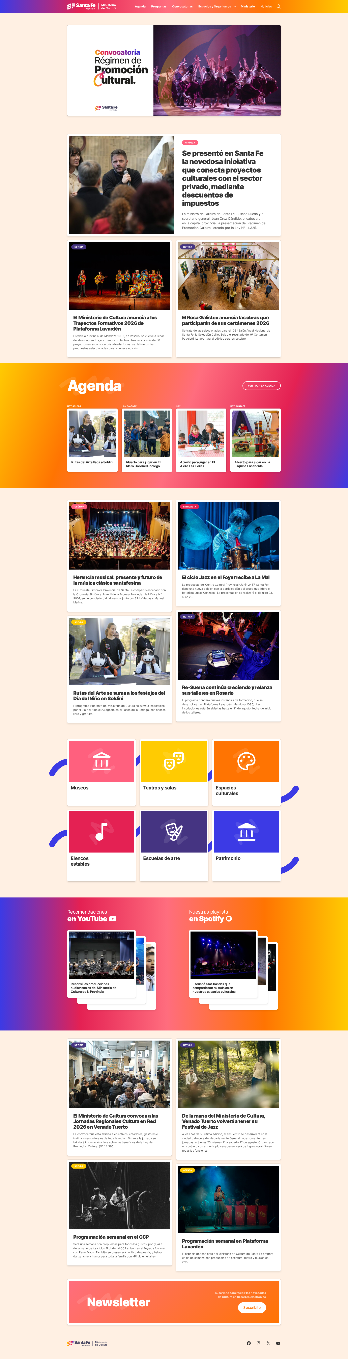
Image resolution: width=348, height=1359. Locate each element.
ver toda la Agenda (261, 385)
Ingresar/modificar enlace (89, 912)
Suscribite (252, 1307)
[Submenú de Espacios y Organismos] (235, 6)
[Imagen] (174, 70)
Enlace (73, 742)
